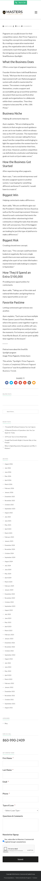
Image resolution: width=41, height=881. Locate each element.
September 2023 (10, 606)
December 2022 (10, 643)
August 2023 (9, 610)
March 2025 (8, 533)
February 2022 (9, 683)
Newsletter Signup (11, 834)
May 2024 (8, 574)
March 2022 (8, 679)
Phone (6, 793)
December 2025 (10, 496)
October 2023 (9, 602)
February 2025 (9, 537)
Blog (18, 26)
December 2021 (10, 691)
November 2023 (10, 598)
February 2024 (9, 586)
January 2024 (9, 590)
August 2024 (9, 561)
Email (6, 782)
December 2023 (10, 594)
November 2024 (10, 549)
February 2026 (9, 488)
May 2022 (8, 671)
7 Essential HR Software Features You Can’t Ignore (20, 427)
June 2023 (8, 618)
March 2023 (8, 630)
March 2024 (8, 582)
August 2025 (9, 513)
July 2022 (8, 663)
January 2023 (9, 638)
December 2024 (10, 545)
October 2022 (9, 651)
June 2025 (8, 521)
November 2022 (10, 647)
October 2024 (9, 553)
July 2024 (8, 565)
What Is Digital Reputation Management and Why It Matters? (20, 447)
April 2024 (8, 578)
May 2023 (8, 622)
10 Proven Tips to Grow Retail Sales (16, 437)
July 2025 (8, 517)
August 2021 (9, 708)
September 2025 (10, 508)
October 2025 (9, 504)
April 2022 (8, 675)
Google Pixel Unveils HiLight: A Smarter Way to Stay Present (20, 441)
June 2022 (8, 667)
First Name (8, 758)
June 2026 (8, 472)
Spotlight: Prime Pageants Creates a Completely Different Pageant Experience (19, 364)
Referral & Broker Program (23, 878)
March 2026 (8, 484)
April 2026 (8, 480)
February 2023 (9, 634)
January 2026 (9, 492)
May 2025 (8, 525)
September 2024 (10, 557)
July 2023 (8, 614)
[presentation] (19, 849)
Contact (35, 878)
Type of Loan (9, 805)
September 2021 (10, 704)
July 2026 (8, 468)
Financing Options (9, 878)
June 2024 (8, 569)
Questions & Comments (13, 816)
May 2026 (8, 476)
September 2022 (10, 655)
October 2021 (9, 699)
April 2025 (8, 529)
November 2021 (10, 695)
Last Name (8, 770)
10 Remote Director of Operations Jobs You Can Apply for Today (20, 432)
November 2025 (10, 500)
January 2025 (9, 541)
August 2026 (9, 464)
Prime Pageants (28, 37)
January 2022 (9, 687)
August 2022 (9, 659)
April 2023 (8, 626)
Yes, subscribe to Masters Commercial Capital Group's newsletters (19, 840)
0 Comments (27, 26)
